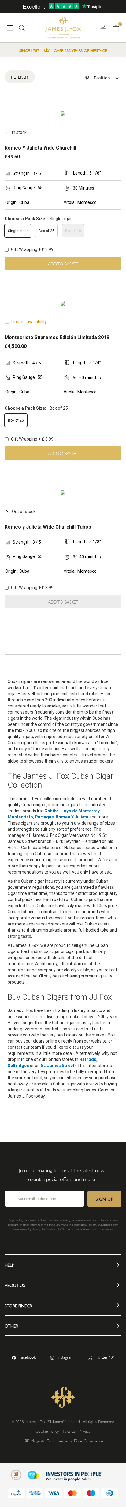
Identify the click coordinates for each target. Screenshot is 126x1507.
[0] (116, 27)
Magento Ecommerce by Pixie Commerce (67, 1440)
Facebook (27, 1357)
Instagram (65, 1357)
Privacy (85, 1431)
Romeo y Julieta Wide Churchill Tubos (48, 527)
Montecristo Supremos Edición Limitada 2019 (57, 337)
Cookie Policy (47, 1431)
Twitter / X (105, 1357)
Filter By (19, 77)
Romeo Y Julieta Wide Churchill (40, 148)
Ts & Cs (69, 1431)
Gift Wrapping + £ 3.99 (32, 249)
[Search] (22, 30)
